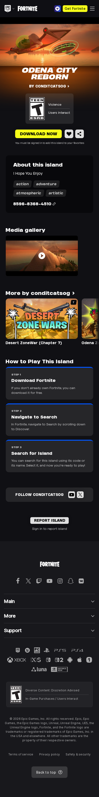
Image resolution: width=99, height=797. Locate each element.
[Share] (79, 134)
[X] (80, 494)
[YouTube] (71, 494)
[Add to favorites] (69, 134)
